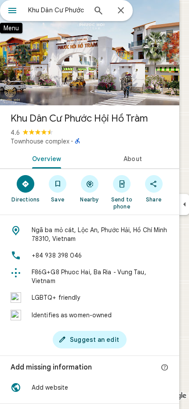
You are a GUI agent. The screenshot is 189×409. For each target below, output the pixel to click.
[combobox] (57, 10)
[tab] (45, 158)
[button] (89, 387)
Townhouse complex (40, 141)
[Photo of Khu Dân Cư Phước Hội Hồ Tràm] (89, 52)
